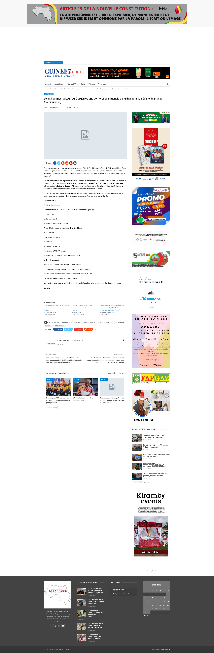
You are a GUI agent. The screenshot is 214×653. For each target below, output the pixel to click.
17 (148, 605)
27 (160, 609)
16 (144, 605)
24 (148, 609)
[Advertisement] (107, 43)
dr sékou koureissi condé (105, 322)
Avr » (148, 615)
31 (148, 612)
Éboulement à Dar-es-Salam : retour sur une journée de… (96, 602)
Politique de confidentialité (121, 594)
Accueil (48, 84)
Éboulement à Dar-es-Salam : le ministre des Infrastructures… (96, 626)
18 (152, 605)
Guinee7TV (71, 84)
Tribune (91, 84)
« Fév (144, 615)
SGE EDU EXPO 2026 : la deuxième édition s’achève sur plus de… (96, 591)
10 (148, 601)
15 (168, 601)
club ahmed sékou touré (90, 322)
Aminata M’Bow (66, 322)
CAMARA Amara (77, 322)
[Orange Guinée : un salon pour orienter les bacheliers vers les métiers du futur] (137, 438)
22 (168, 605)
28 (164, 609)
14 (164, 601)
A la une (50, 380)
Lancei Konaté (48, 325)
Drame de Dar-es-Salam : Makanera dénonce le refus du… (96, 637)
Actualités (59, 84)
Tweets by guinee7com (151, 571)
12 (156, 601)
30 (144, 612)
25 (152, 609)
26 (156, 609)
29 (168, 609)
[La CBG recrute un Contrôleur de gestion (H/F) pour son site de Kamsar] (137, 476)
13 (160, 601)
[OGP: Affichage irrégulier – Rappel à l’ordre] (85, 387)
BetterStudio (166, 649)
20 (160, 605)
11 (152, 601)
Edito (83, 84)
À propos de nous (118, 590)
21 (164, 605)
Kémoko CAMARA (119, 322)
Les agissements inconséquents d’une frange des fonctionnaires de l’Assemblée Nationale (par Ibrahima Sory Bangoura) (64, 360)
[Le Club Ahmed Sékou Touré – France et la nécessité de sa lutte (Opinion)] (86, 310)
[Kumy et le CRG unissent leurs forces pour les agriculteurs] (137, 457)
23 (144, 609)
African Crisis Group (54, 322)
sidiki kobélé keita (59, 325)
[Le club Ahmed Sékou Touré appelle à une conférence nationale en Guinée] (58, 310)
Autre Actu (49, 94)
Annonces (102, 84)
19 (156, 605)
